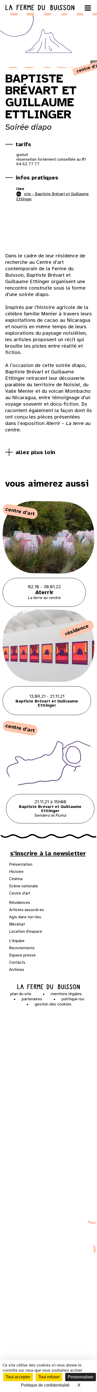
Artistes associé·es (26, 909)
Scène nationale (23, 886)
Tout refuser (49, 1377)
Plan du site (20, 993)
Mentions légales (66, 993)
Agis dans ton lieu (25, 917)
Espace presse (22, 955)
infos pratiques (37, 177)
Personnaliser (80, 1377)
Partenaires (32, 999)
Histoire (16, 871)
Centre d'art (19, 893)
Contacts (17, 962)
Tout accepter (18, 1377)
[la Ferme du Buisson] (48, 986)
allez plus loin (35, 452)
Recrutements (22, 948)
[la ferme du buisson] (48, 7)
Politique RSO (73, 999)
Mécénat (17, 924)
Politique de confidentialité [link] (45, 1385)
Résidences (19, 902)
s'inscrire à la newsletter (48, 853)
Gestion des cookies (53, 1004)
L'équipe (17, 940)
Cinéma (16, 878)
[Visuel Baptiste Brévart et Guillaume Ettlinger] (39, 228)
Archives (16, 969)
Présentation (20, 864)
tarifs (23, 144)
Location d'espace (25, 931)
